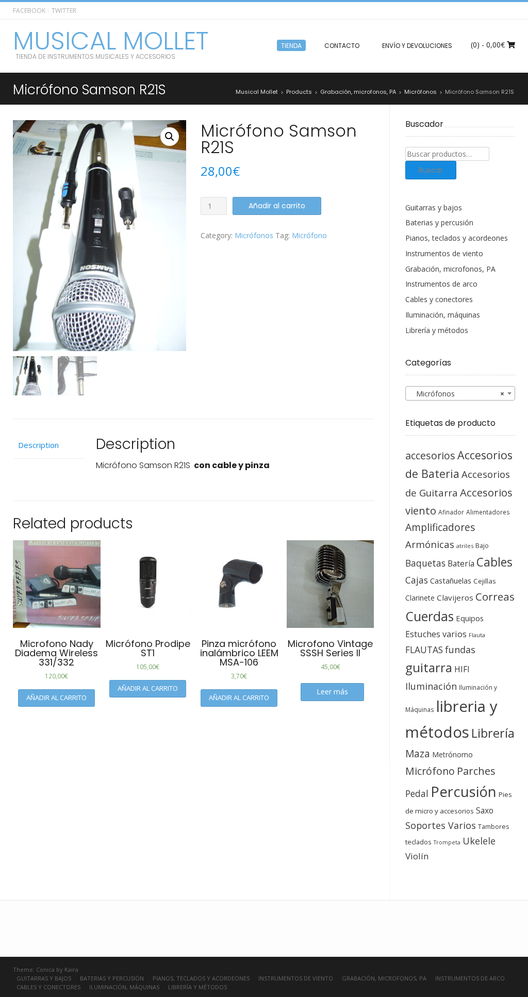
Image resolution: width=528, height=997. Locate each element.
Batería (461, 563)
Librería (493, 733)
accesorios (430, 455)
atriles (464, 546)
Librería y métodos (436, 330)
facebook (29, 10)
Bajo (482, 545)
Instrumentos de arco (441, 284)
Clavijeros (455, 597)
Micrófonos (254, 235)
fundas (460, 649)
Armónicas (429, 544)
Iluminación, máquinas (442, 315)
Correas (495, 596)
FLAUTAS (424, 649)
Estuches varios (436, 634)
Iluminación (431, 686)
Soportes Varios (440, 825)
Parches (476, 771)
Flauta (477, 635)
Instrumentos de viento (444, 253)
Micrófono (309, 235)
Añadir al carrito (277, 206)
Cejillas (484, 581)
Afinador (451, 512)
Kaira (71, 969)
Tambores (493, 826)
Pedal (416, 793)
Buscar (431, 170)
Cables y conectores (439, 299)
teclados (418, 841)
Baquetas (425, 563)
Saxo (484, 810)
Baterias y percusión (439, 222)
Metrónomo (452, 754)
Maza (417, 753)
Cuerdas (429, 616)
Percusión (464, 791)
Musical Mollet (110, 41)
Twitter (64, 10)
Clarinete (420, 598)
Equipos (470, 618)
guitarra (428, 667)
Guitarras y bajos (433, 207)
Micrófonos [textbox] (457, 393)
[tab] (49, 445)
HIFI (462, 669)
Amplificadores (440, 527)
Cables (494, 562)
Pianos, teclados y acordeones (456, 238)
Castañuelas (450, 580)
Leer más (332, 691)
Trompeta (447, 842)
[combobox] (460, 393)
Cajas (416, 580)
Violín (416, 856)
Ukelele (479, 841)
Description (38, 445)
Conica (45, 969)
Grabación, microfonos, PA (450, 269)
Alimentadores (488, 512)
